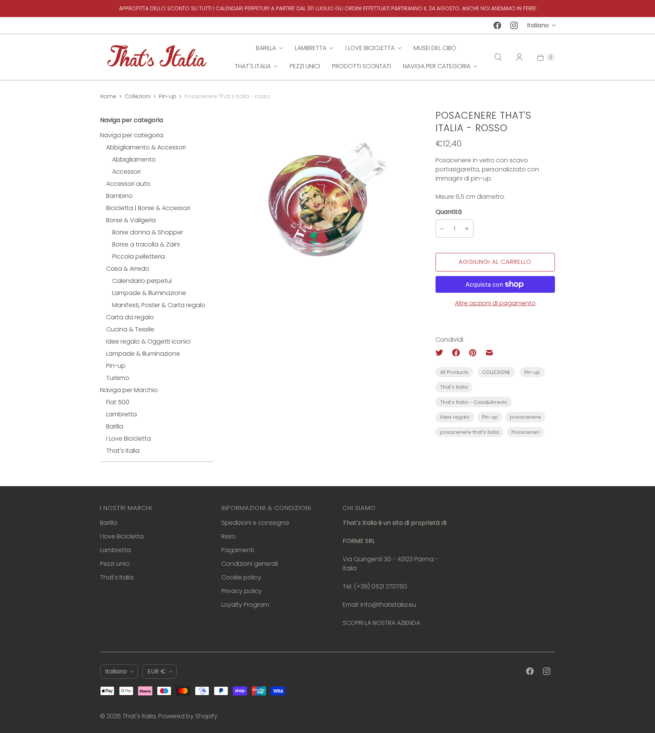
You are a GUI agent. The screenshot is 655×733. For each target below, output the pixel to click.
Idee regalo (455, 417)
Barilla (266, 48)
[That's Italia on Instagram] (514, 25)
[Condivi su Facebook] (456, 352)
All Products (454, 372)
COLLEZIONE (496, 372)
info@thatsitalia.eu (388, 604)
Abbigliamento (134, 159)
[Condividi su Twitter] (442, 352)
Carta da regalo (130, 317)
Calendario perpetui (142, 280)
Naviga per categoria (436, 66)
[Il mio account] (519, 57)
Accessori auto (128, 183)
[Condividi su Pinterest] (472, 352)
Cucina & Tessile (130, 329)
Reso (228, 536)
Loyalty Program (245, 604)
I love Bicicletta (370, 48)
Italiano (538, 25)
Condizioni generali (249, 563)
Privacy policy (241, 591)
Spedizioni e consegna (255, 522)
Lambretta (310, 48)
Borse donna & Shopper (147, 232)
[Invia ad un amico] (489, 352)
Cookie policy (241, 577)
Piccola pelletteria (138, 256)
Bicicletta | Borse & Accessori (148, 208)
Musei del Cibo (435, 48)
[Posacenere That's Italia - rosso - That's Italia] (324, 199)
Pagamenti (237, 550)
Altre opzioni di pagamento (495, 303)
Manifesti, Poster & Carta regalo (158, 305)
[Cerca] (498, 57)
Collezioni (137, 96)
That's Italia (253, 66)
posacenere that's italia (469, 432)
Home (108, 96)
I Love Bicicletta (128, 438)
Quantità (449, 211)
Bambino (119, 195)
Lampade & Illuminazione (149, 293)
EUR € (156, 671)
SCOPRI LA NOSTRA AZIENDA (381, 622)
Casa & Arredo (127, 268)
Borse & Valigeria (131, 220)
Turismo (117, 378)
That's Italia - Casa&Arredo (473, 402)
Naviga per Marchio (129, 390)
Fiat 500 (117, 402)
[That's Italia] (157, 57)
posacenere (525, 417)
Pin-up (167, 96)
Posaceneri (525, 432)
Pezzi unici (305, 66)
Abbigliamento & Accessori (146, 147)
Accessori (126, 171)
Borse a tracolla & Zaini (146, 244)
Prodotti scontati (361, 66)
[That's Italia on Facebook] (497, 25)
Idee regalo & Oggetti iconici (148, 341)
